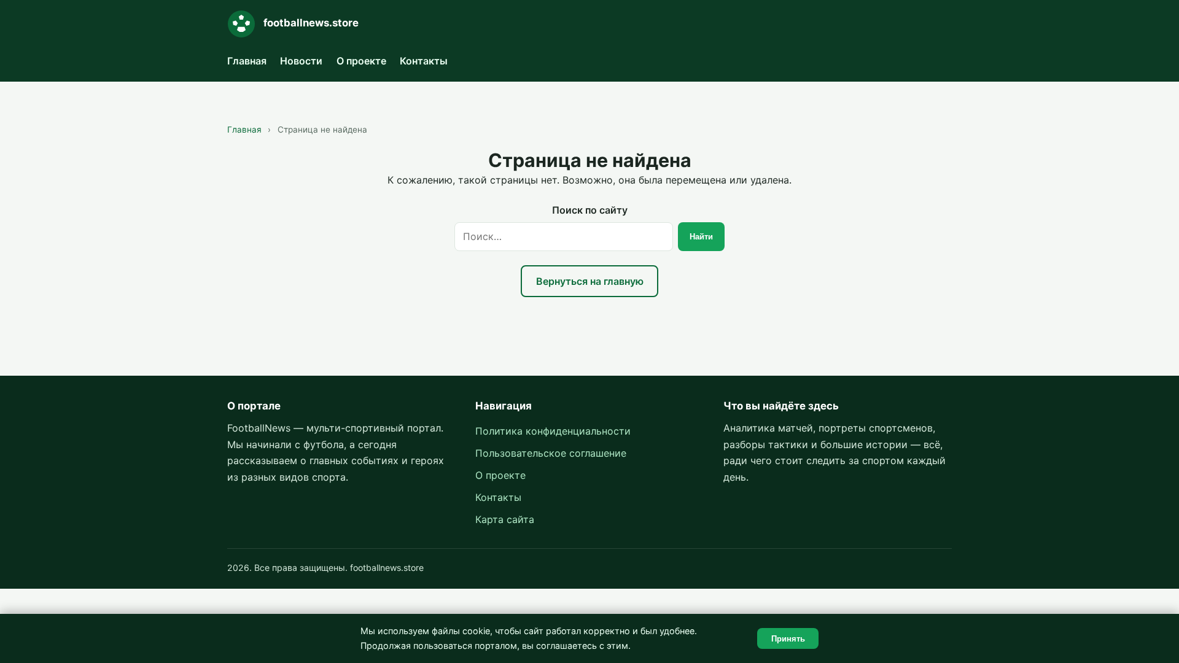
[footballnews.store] (241, 24)
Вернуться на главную (590, 281)
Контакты (424, 61)
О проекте (361, 61)
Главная (247, 61)
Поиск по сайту (590, 210)
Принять (788, 638)
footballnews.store (311, 23)
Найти (701, 236)
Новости (301, 61)
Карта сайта (504, 519)
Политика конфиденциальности (553, 431)
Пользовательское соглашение (550, 453)
